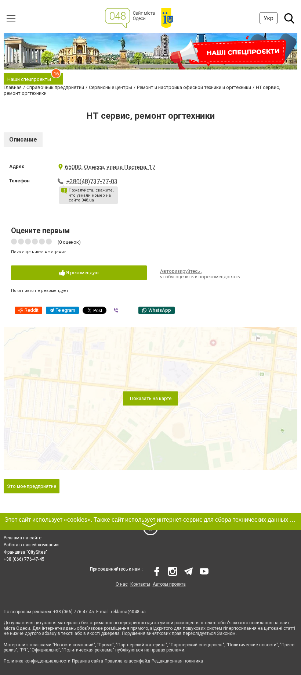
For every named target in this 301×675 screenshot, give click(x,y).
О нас (122, 584)
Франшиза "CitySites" (25, 552)
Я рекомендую (82, 272)
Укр (268, 18)
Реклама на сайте (22, 537)
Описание (23, 139)
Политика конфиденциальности (37, 661)
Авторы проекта (169, 584)
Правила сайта (87, 661)
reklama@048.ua (128, 611)
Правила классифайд (127, 661)
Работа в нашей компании (31, 544)
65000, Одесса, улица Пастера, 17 (110, 167)
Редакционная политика (177, 661)
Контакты (140, 584)
